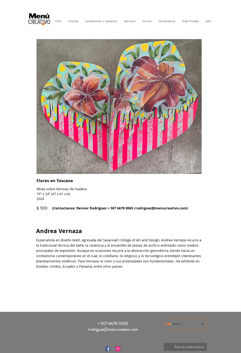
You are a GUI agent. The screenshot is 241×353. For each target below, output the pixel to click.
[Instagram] (118, 348)
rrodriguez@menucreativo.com (160, 208)
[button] (73, 19)
